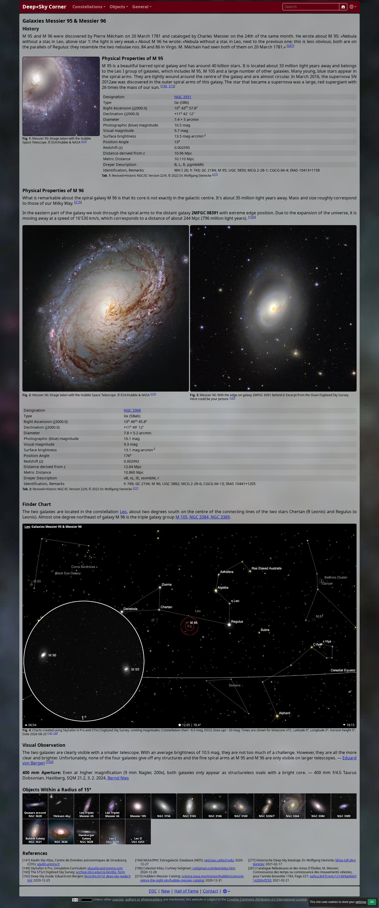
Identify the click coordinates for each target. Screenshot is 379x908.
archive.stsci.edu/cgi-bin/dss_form (100, 872)
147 (232, 398)
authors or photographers (143, 899)
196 (164, 86)
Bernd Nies (118, 778)
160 (55, 733)
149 (50, 733)
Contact (210, 891)
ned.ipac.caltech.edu (219, 860)
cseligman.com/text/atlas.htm (213, 868)
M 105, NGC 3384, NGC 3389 (203, 517)
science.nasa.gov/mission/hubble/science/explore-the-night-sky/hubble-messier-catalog (192, 878)
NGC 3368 (132, 410)
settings (361, 902)
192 (49, 762)
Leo (123, 511)
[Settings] (226, 891)
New (165, 891)
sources (118, 899)
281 (290, 46)
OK (372, 902)
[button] (89, 7)
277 (215, 174)
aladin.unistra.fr (48, 864)
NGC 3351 (182, 96)
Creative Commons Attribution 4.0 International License (267, 899)
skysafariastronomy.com (105, 868)
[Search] (343, 6)
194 (252, 217)
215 (84, 141)
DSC (153, 891)
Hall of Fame (186, 891)
